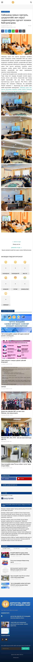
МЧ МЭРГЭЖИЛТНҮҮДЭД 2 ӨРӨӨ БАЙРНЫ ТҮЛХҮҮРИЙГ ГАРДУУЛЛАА (19, 553)
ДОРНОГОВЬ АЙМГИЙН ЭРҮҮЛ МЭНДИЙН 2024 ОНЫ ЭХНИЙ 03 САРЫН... (20, 617)
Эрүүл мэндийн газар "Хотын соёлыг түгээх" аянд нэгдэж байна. (16, 465)
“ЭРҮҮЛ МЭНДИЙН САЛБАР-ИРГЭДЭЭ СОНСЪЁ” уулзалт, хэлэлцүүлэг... (15, 334)
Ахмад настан (16, 244)
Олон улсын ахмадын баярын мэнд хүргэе (19, 561)
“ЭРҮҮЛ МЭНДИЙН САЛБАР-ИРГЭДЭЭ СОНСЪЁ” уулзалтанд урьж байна (20, 584)
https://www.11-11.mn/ (7, 495)
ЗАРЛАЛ (3, 387)
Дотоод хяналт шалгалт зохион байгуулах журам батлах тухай (18, 569)
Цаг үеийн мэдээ (5, 11)
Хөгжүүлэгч (16, 657)
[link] (17, 91)
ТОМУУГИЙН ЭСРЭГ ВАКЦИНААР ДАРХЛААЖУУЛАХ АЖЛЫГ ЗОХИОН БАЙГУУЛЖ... (19, 624)
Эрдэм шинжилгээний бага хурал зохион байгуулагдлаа (16, 250)
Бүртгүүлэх (25, 648)
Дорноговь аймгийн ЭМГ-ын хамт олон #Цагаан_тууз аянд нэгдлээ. (12, 412)
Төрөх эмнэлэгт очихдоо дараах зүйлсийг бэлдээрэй (13, 361)
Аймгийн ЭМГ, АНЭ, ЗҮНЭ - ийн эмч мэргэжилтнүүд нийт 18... (16, 438)
